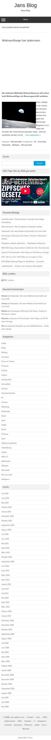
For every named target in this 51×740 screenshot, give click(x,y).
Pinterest (28, 725)
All (35, 142)
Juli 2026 (4, 494)
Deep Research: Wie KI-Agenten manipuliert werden (21, 227)
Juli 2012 (4, 593)
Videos (4, 452)
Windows (4, 466)
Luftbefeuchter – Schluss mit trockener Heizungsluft (21, 266)
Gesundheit (5, 384)
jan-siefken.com (17, 717)
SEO (20, 721)
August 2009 (6, 639)
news (3, 420)
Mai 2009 (5, 652)
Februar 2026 (6, 507)
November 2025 (7, 516)
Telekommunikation (9, 443)
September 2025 (7, 525)
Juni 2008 (5, 702)
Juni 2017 (5, 589)
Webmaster (5, 461)
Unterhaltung (6, 448)
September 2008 (7, 689)
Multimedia (5, 411)
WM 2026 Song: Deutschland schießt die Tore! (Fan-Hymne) (25, 248)
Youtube (27, 721)
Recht (3, 429)
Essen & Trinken (8, 361)
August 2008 (6, 693)
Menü (25, 19)
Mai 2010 (5, 598)
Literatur (4, 402)
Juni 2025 (5, 539)
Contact (30, 717)
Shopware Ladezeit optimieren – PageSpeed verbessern (23, 243)
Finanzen (5, 366)
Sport (3, 439)
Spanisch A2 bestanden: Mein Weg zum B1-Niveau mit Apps (25, 252)
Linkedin (8, 725)
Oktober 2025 (6, 521)
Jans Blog (25, 5)
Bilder (3, 348)
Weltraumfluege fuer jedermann (21, 40)
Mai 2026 (5, 503)
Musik (3, 416)
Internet (4, 389)
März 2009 (5, 661)
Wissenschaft (16, 142)
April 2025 (5, 548)
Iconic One (22, 738)
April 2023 (5, 580)
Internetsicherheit (8, 393)
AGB (45, 717)
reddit (36, 725)
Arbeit (3, 343)
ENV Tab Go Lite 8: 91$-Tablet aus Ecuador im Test (21, 257)
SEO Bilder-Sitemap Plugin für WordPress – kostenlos (22, 261)
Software (4, 434)
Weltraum (15, 145)
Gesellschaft (6, 380)
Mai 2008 (5, 707)
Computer (5, 357)
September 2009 (7, 634)
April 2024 (5, 571)
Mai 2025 (5, 543)
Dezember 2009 (7, 620)
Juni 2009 (5, 648)
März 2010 (5, 607)
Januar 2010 (6, 616)
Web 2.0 (4, 457)
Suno (44, 725)
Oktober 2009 (6, 630)
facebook (18, 725)
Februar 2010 (6, 611)
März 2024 (5, 575)
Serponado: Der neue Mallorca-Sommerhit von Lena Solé (23, 231)
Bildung (4, 352)
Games (4, 375)
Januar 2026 (6, 512)
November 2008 (7, 679)
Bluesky (26, 729)
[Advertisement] (25, 66)
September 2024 (7, 562)
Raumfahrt (6, 145)
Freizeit (4, 370)
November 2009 (7, 625)
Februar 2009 (6, 666)
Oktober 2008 (6, 684)
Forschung (42, 142)
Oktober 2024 (6, 557)
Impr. (38, 717)
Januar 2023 (6, 584)
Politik (3, 425)
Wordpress (5, 479)
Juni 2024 (5, 566)
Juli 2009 (4, 643)
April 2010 (5, 602)
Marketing (5, 407)
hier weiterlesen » (33, 135)
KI (2, 398)
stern (47, 125)
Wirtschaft (5, 470)
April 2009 (5, 657)
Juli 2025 (4, 534)
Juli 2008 (4, 698)
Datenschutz (9, 721)
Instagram (41, 721)
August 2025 (6, 530)
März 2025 (5, 552)
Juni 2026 (5, 498)
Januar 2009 (6, 670)
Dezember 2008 (7, 675)
